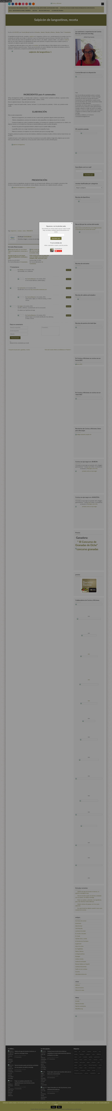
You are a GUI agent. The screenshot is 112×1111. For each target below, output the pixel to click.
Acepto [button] (53, 1107)
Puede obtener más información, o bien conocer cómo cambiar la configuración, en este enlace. (56, 1109)
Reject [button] (59, 1107)
